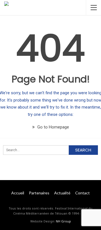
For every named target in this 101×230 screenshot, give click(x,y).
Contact (82, 192)
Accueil (17, 192)
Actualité (62, 192)
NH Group (63, 221)
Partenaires (39, 192)
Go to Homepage (52, 127)
